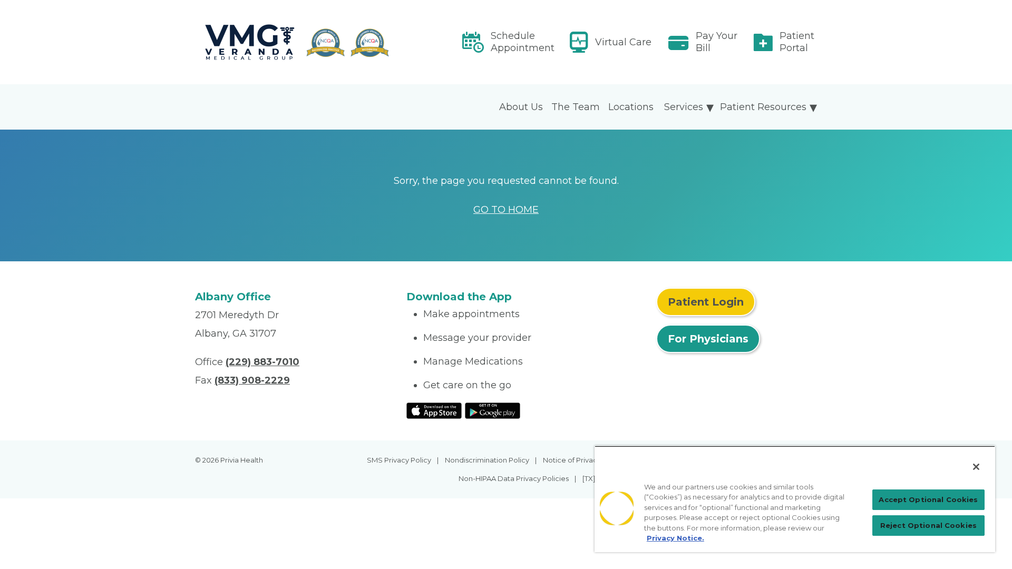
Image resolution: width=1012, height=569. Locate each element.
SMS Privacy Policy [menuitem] (399, 460)
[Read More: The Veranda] (294, 42)
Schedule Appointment (522, 42)
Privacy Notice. (675, 538)
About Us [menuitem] (521, 107)
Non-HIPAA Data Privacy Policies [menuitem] (514, 478)
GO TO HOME (506, 209)
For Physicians (708, 338)
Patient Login (706, 302)
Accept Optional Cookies (928, 499)
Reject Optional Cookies (928, 525)
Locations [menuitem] (631, 107)
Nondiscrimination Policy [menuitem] (487, 460)
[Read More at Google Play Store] (492, 410)
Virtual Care (623, 42)
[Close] (976, 466)
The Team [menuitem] (575, 107)
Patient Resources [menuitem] (763, 107)
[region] (795, 499)
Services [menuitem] (683, 107)
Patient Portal (797, 42)
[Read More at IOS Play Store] (434, 410)
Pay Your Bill (716, 42)
